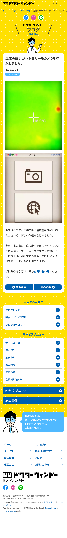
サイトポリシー (49, 502)
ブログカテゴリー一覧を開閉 (58, 324)
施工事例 (9, 457)
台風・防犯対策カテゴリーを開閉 (58, 379)
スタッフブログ (13, 74)
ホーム (7, 444)
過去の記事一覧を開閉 (58, 317)
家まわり (10, 364)
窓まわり (10, 357)
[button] (62, 4)
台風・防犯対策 (13, 379)
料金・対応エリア (43, 451)
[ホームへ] (18, 3)
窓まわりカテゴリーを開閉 (58, 357)
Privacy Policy (50, 508)
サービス (8, 451)
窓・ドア (9, 350)
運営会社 (9, 464)
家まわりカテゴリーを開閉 (58, 364)
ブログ (38, 457)
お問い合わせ (41, 271)
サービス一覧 (12, 342)
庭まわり (10, 372)
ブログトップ (12, 310)
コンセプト (40, 444)
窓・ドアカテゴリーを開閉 (58, 350)
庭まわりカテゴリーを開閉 (58, 372)
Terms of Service (9, 511)
